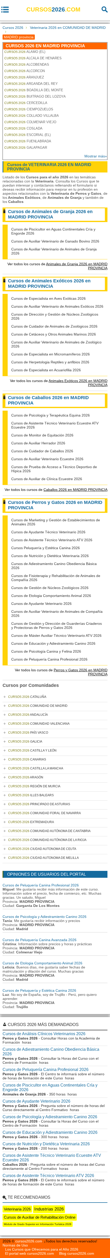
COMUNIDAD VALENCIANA (39, 723)
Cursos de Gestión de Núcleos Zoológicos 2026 (50, 588)
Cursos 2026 (13, 28)
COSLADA (23, 128)
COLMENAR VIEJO (30, 122)
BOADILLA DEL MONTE (33, 90)
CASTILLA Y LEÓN (32, 750)
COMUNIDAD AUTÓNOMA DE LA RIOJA (47, 840)
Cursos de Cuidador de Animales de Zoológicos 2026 (54, 326)
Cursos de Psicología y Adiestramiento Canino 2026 (44, 917)
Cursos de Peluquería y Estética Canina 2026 (39, 990)
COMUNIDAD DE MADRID (38, 706)
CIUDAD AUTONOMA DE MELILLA (43, 858)
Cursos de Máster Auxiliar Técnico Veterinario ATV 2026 (56, 635)
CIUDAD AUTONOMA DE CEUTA (42, 849)
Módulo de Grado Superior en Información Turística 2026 (37, 1224)
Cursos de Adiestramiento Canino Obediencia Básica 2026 (51, 1051)
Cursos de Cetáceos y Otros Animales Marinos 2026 (53, 334)
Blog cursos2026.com (76, 1253)
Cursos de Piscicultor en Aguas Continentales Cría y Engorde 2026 (50, 1087)
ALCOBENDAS (26, 64)
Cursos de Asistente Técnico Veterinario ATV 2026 (51, 540)
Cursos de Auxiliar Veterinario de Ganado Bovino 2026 (55, 241)
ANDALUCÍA (28, 715)
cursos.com (53, 9)
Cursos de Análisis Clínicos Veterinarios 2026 (44, 1034)
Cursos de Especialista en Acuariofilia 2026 (46, 370)
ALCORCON (24, 71)
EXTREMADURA (31, 822)
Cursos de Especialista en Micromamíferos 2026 (50, 354)
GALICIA (25, 741)
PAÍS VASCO (28, 732)
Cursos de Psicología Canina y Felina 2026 (46, 651)
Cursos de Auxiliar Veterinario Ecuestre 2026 (47, 459)
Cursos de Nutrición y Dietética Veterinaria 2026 (50, 556)
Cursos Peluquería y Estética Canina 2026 (45, 548)
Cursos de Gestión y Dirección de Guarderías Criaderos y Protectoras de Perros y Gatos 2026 (56, 625)
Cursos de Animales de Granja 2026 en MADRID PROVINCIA (50, 214)
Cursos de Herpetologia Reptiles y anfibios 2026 (50, 362)
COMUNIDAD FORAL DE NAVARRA (44, 813)
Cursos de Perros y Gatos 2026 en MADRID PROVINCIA (55, 505)
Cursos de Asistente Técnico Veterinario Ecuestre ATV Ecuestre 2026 (52, 1157)
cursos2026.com (28, 1241)
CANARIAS (27, 759)
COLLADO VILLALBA (31, 116)
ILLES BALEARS (31, 795)
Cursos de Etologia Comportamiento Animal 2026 (51, 596)
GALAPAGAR (25, 147)
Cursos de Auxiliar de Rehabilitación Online (39, 1217)
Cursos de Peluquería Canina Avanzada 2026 (39, 940)
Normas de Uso (15, 1245)
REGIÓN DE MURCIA (34, 786)
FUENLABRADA (27, 141)
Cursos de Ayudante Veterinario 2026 (41, 604)
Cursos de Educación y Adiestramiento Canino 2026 (53, 643)
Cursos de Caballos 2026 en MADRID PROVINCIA (48, 400)
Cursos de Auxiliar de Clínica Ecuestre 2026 (46, 479)
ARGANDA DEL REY (31, 84)
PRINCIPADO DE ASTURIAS (39, 804)
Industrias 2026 (49, 1209)
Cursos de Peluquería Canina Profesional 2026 (49, 659)
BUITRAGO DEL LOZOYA (35, 96)
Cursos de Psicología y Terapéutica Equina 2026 (50, 415)
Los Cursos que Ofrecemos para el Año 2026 (41, 1249)
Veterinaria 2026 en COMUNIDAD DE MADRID (68, 28)
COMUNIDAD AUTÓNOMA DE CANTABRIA (49, 831)
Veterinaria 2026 (17, 1209)
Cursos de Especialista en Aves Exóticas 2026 (48, 298)
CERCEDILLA (25, 103)
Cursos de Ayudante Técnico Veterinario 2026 (48, 532)
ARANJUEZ (24, 77)
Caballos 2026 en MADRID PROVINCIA (75, 490)
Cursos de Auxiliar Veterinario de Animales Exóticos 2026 (57, 306)
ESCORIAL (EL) (27, 135)
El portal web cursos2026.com (29, 1253)
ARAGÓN (25, 777)
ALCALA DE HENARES (33, 58)
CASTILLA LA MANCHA (35, 768)
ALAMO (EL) (24, 52)
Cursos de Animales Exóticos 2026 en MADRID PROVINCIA (49, 283)
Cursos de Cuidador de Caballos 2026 (42, 451)
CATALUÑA (27, 697)
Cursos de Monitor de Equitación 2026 (42, 435)
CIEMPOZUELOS (28, 109)
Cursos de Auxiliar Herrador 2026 (38, 443)
